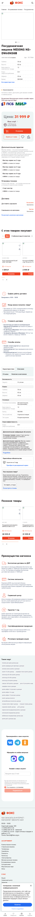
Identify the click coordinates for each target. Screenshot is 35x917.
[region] (17, 236)
